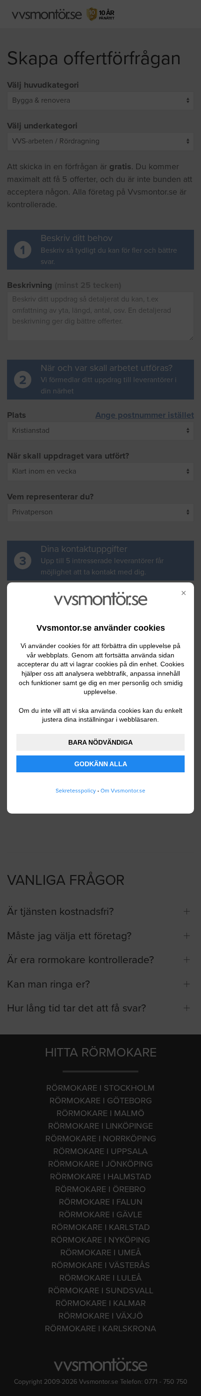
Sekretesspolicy (76, 790)
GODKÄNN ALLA (100, 764)
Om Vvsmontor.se (122, 790)
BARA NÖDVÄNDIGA (100, 742)
